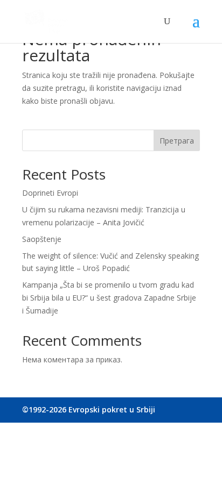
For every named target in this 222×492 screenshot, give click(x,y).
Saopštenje (41, 239)
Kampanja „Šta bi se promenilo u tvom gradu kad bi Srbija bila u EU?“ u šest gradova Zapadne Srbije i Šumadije (109, 298)
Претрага (176, 141)
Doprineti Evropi (50, 193)
